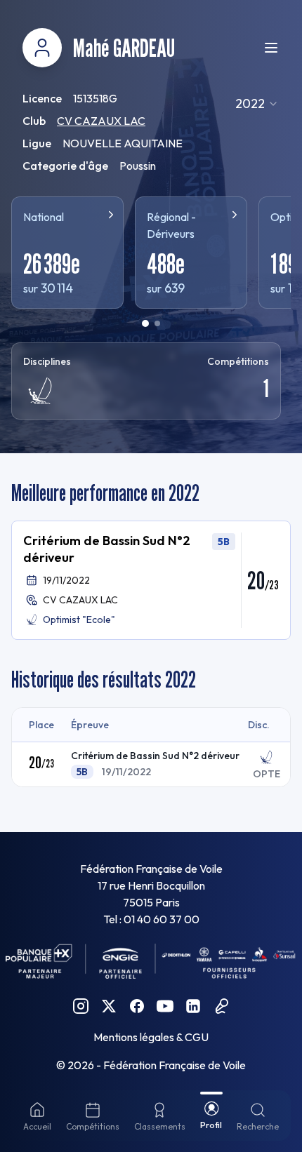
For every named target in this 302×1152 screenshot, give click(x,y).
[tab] (145, 323)
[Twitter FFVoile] (109, 1006)
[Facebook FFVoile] (137, 1006)
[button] (151, 580)
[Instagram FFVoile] (81, 1006)
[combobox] (257, 104)
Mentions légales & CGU (151, 1037)
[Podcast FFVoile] (221, 1006)
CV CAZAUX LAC (101, 121)
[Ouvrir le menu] (271, 47)
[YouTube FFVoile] (165, 1006)
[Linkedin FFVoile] (193, 1006)
